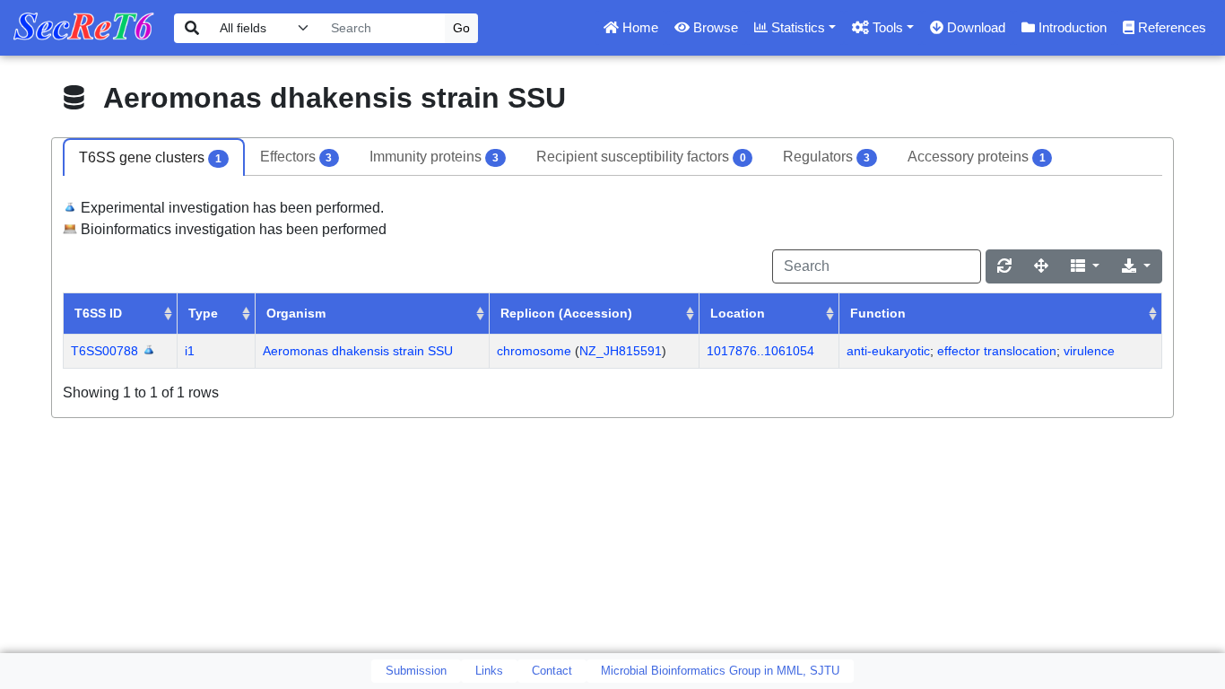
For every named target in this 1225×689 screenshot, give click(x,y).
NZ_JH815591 (620, 351)
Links (489, 670)
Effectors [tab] (296, 156)
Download (974, 27)
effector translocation (996, 351)
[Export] (1136, 266)
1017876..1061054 (760, 351)
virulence (1089, 351)
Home (638, 27)
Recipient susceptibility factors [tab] (641, 156)
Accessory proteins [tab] (977, 156)
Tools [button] (886, 27)
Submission (416, 670)
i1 (190, 351)
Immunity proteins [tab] (434, 156)
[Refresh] (1004, 266)
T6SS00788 (104, 351)
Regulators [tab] (826, 156)
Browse (714, 27)
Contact (552, 670)
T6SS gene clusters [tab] (150, 157)
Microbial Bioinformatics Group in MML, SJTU (720, 670)
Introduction (1071, 27)
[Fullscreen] (1041, 266)
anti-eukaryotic (888, 351)
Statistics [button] (796, 27)
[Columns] (1085, 266)
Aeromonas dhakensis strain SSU (358, 351)
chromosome (534, 351)
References (1170, 27)
